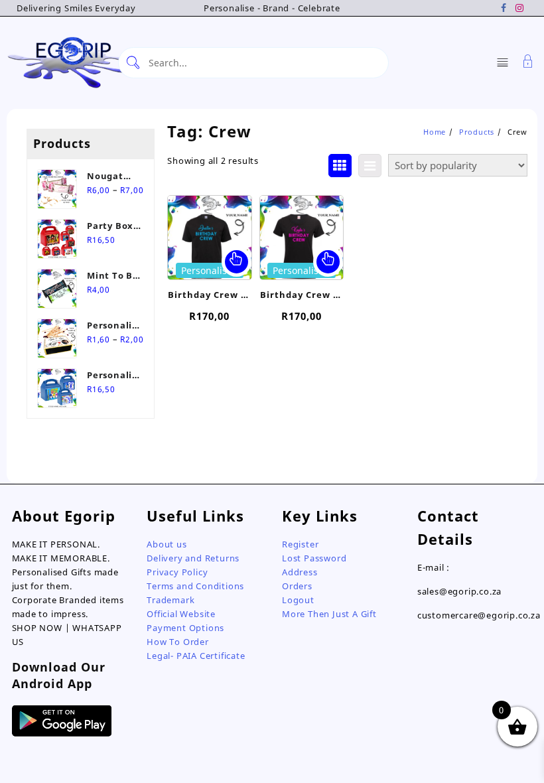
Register (300, 544)
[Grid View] (340, 165)
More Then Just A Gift (329, 614)
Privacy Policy (177, 572)
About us (166, 544)
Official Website (181, 614)
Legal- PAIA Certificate (196, 656)
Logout (298, 600)
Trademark (170, 600)
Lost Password (314, 558)
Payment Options (185, 628)
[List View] (369, 165)
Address (300, 572)
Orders (297, 586)
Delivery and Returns (193, 558)
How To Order (178, 642)
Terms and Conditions (195, 586)
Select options (236, 262)
